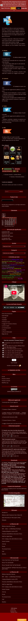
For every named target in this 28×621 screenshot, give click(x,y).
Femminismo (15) (10, 267)
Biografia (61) (5, 261)
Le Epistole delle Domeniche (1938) (9, 417)
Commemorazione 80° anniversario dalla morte (14, 449)
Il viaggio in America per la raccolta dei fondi (11, 423)
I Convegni (4, 317)
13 (6, 221)
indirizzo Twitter (18, 112)
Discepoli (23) (14, 264)
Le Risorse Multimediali (7, 331)
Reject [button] (18, 8)
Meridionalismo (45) (20, 269)
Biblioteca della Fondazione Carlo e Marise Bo (12, 515)
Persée (3, 546)
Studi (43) (4, 278)
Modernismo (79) (11, 271)
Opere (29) (11, 272)
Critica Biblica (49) (20, 262)
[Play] (5, 307)
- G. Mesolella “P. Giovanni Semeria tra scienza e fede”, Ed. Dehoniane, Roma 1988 (12, 467)
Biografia (4, 239)
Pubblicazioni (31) (5, 274)
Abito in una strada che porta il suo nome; (13, 348)
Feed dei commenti (6, 380)
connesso (9, 184)
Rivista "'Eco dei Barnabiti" (8, 562)
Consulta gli (4, 402)
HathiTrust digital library (7, 536)
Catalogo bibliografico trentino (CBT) (10, 531)
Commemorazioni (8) (11, 262)
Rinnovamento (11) (18, 277)
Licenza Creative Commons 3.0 (14, 391)
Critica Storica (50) (6, 264)
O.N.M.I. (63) (5, 272)
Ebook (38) (19, 264)
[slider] (22, 307)
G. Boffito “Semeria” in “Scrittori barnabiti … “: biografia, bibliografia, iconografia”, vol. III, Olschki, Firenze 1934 (14, 413)
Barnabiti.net (4, 512)
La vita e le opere (5, 325)
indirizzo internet (18, 57)
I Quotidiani (4, 319)
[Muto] (19, 307)
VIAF (3, 551)
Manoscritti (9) (12, 269)
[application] (14, 307)
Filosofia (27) (17, 267)
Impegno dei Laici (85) (8, 268)
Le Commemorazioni (6, 327)
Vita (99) (20, 278)
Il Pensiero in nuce (6, 321)
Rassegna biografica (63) (8, 277)
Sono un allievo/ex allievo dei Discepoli (12, 352)
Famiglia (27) (21, 265)
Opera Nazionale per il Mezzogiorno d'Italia (11, 517)
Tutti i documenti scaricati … (9, 439)
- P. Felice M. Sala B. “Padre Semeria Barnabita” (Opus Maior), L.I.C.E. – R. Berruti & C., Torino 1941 (13, 470)
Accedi (3, 376)
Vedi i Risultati (14, 362)
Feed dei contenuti (6, 378)
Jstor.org (4, 543)
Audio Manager (5, 315)
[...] (2, 444)
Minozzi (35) (4, 271)
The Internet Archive (6, 549)
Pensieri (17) (21, 272)
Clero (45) (4, 262)
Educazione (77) (14, 265)
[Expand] (1, 5)
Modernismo (4, 233)
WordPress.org (5, 382)
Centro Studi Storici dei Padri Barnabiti (10, 560)
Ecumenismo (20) (5, 265)
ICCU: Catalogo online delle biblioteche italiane (12, 538)
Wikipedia (4, 520)
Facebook (17, 86)
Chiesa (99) (19, 261)
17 (13, 221)
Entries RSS (13, 609)
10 (13, 220)
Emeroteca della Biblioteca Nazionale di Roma (12, 533)
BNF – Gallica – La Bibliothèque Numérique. (11, 528)
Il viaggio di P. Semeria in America (9, 323)
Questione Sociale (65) (15, 274)
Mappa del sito (5, 334)
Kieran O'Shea (11, 226)
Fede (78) (4, 267)
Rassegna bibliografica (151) (11, 275)
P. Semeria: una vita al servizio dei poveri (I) (13, 430)
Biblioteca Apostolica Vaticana (8, 526)
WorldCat (4, 554)
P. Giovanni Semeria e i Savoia (8, 420)
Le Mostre (4, 329)
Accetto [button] (13, 8)
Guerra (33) (23, 267)
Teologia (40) (10, 278)
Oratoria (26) (16, 272)
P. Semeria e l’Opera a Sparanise (9, 409)
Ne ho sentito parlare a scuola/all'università (13, 354)
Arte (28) (4, 259)
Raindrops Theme (14, 612)
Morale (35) (19, 271)
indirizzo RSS (6, 137)
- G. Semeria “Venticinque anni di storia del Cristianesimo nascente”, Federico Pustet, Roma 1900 (13, 463)
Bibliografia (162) (17, 259)
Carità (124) (12, 261)
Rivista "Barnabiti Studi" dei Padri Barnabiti (11, 565)
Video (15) (15, 278)
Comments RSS (13, 610)
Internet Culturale (5, 541)
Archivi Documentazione (7, 313)
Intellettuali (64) (17, 268)
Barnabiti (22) (9, 259)
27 (6, 224)
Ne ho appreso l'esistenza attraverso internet (13, 357)
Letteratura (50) (5, 269)
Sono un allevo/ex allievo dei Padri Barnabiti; (13, 350)
